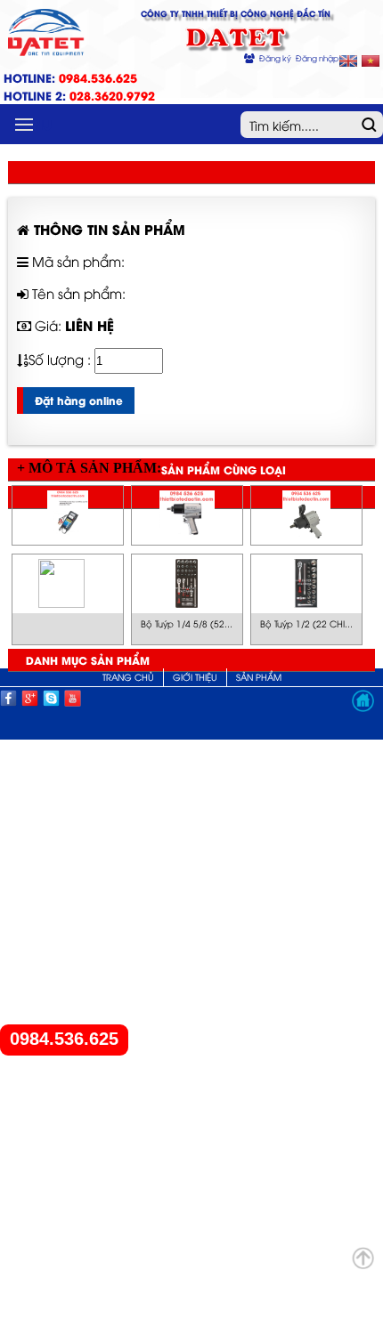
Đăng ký (275, 58)
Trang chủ (128, 677)
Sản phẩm (258, 677)
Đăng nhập (317, 58)
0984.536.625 (64, 1039)
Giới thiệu (195, 677)
